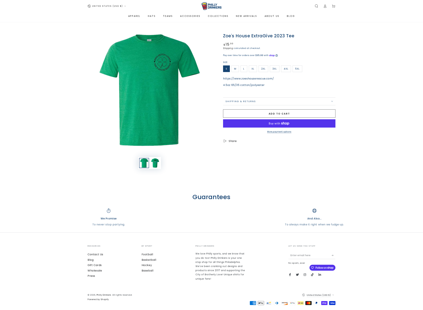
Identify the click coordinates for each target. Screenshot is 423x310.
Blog (91, 260)
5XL (297, 68)
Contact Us (95, 254)
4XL (286, 68)
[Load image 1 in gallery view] (144, 163)
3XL (274, 68)
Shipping (228, 48)
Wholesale (95, 270)
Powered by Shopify (98, 299)
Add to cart (279, 113)
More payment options (279, 131)
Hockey (147, 265)
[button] (316, 6)
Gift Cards (95, 265)
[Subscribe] (333, 255)
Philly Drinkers (103, 294)
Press (91, 276)
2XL (263, 68)
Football (147, 254)
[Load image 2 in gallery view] (155, 163)
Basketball (149, 260)
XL (252, 68)
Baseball (148, 270)
